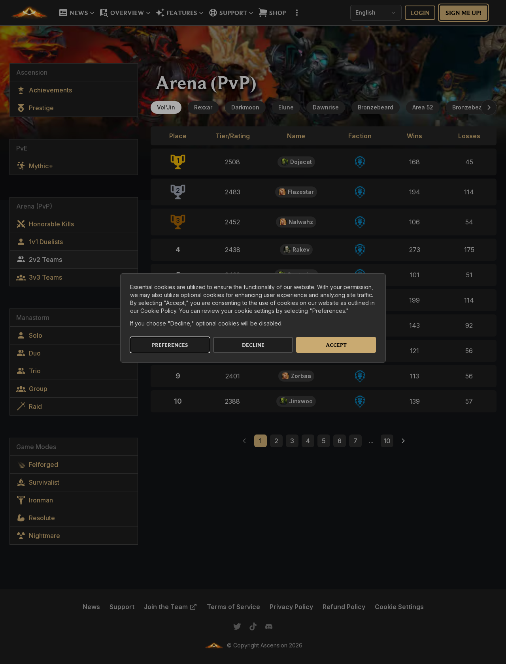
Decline (253, 344)
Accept (336, 344)
